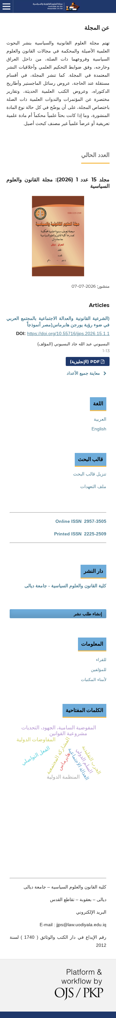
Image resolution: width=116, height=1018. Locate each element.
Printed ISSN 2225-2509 (80, 533)
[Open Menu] (6, 6)
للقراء (101, 659)
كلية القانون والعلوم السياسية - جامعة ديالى (65, 585)
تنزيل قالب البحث (89, 473)
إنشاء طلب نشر (88, 613)
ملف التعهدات (93, 486)
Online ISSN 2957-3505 (80, 521)
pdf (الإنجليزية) (85, 361)
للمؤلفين (98, 669)
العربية (100, 419)
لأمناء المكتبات (93, 679)
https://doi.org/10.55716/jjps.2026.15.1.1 (68, 333)
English (99, 428)
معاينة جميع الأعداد (83, 373)
